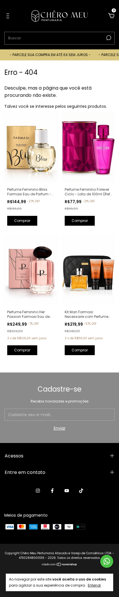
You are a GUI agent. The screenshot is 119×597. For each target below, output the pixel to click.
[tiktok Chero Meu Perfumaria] (81, 490)
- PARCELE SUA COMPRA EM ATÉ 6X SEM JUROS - (48, 54)
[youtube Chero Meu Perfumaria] (66, 490)
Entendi (94, 585)
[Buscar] (108, 37)
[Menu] (8, 16)
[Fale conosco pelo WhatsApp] (106, 561)
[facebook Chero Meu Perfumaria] (52, 490)
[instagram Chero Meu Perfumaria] (38, 490)
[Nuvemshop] (60, 565)
